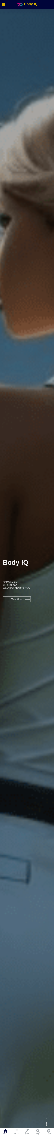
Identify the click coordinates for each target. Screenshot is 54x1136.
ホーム (5, 1134)
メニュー (16, 1134)
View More (16, 599)
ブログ (27, 1134)
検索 (37, 1134)
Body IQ (30, 4)
